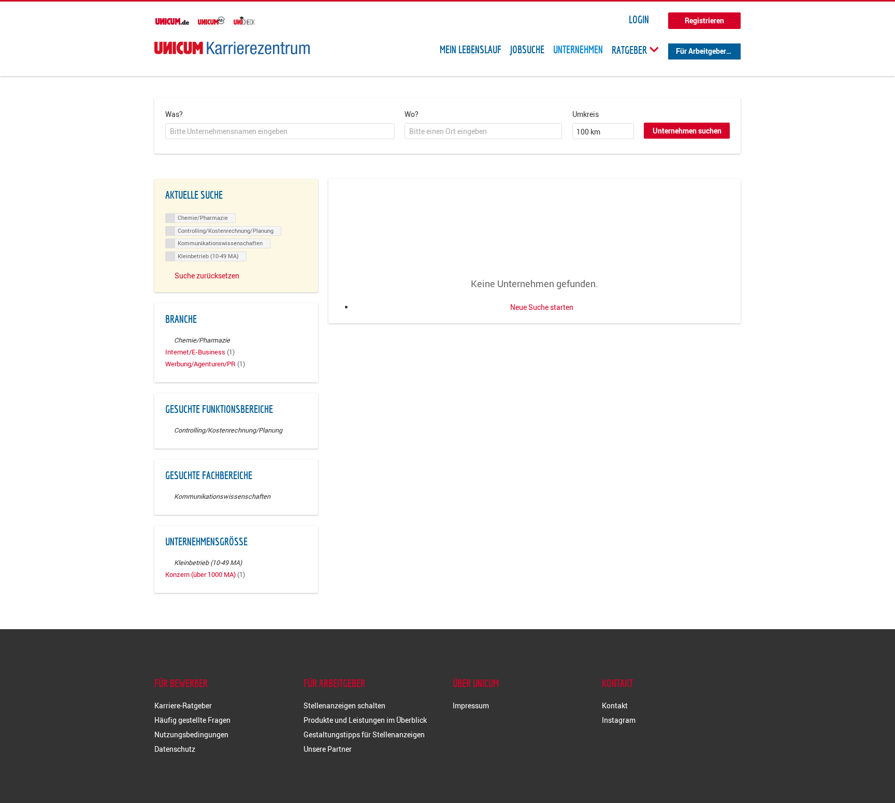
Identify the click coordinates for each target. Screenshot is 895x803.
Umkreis (585, 114)
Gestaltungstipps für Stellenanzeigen (364, 734)
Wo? (411, 114)
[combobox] (280, 131)
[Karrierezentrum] (232, 47)
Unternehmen (578, 49)
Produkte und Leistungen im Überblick (365, 720)
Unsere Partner (328, 749)
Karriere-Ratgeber (183, 705)
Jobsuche (527, 49)
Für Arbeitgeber (701, 51)
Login (639, 19)
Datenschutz (174, 749)
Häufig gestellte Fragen (192, 720)
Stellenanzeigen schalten (344, 705)
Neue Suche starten (541, 307)
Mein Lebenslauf (470, 49)
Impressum (471, 705)
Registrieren (704, 20)
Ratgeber (630, 49)
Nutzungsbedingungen (191, 734)
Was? (174, 114)
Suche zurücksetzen (207, 275)
